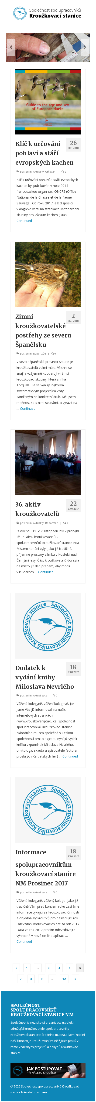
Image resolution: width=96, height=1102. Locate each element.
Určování (50, 171)
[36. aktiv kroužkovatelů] (48, 462)
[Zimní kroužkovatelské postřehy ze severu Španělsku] (48, 274)
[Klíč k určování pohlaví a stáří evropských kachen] (48, 101)
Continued (24, 220)
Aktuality (38, 171)
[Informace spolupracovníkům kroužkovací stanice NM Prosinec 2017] (48, 810)
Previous (11, 47)
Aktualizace (40, 695)
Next (85, 47)
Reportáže (39, 353)
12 (64, 979)
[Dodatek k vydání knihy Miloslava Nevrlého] (48, 625)
